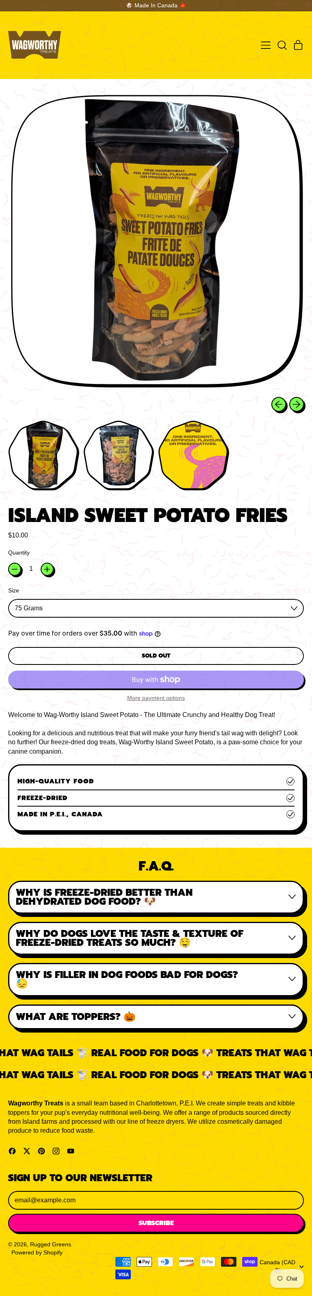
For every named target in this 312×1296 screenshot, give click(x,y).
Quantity (19, 552)
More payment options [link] (156, 698)
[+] (47, 569)
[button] (282, 45)
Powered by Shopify (37, 1252)
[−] (14, 569)
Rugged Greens (50, 1244)
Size (13, 590)
